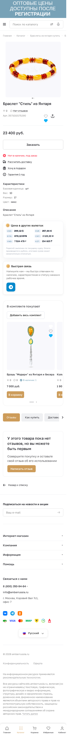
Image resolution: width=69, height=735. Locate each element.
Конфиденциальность (16, 663)
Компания (10, 545)
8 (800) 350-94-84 (14, 586)
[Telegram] (12, 613)
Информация (12, 554)
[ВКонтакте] (5, 613)
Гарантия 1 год (16, 174)
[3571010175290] (33, 69)
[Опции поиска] (51, 24)
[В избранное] (46, 116)
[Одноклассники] (20, 613)
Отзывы (11, 417)
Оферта (37, 663)
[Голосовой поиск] (59, 24)
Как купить (32, 417)
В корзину (15, 394)
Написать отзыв (21, 468)
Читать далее (30, 713)
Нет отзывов (20, 110)
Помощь (8, 564)
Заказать (33, 144)
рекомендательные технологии (21, 677)
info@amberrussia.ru (15, 592)
